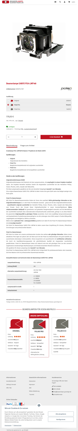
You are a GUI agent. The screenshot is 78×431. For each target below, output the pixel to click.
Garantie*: (11, 346)
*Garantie (31, 394)
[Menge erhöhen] (35, 137)
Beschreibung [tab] (11, 145)
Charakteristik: (11, 349)
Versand (20, 120)
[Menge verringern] (8, 137)
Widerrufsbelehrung (34, 391)
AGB (30, 388)
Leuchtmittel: (11, 339)
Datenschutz (17, 425)
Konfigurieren (60, 419)
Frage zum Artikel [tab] (27, 145)
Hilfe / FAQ (8, 388)
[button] (60, 2)
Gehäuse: (10, 342)
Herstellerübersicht (11, 381)
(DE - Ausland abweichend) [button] (29, 129)
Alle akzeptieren (61, 414)
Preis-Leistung (10, 335)
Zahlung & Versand (11, 384)
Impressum (8, 425)
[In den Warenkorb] (7, 8)
